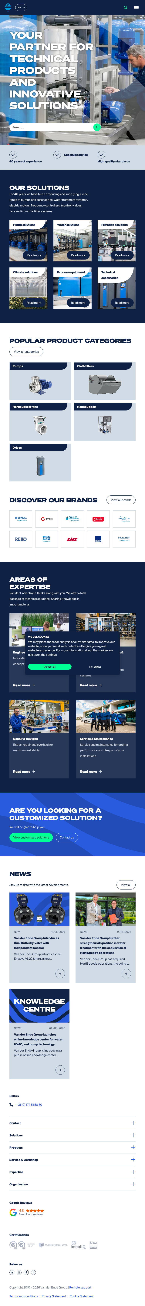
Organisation (18, 1184)
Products (16, 1147)
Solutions (16, 1135)
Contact (15, 1123)
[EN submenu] (24, 7)
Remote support (80, 1287)
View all (126, 885)
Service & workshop (23, 1160)
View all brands (121, 500)
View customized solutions (31, 837)
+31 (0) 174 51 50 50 (29, 1104)
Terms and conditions (23, 1296)
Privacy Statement (54, 1296)
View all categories (26, 351)
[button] (26, 1213)
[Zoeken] (97, 127)
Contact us (67, 837)
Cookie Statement (82, 1296)
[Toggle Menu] (136, 7)
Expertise (16, 1172)
